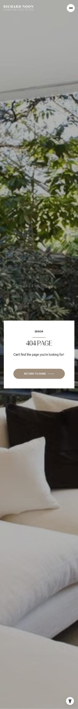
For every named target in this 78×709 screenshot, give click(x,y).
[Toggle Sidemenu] (71, 8)
